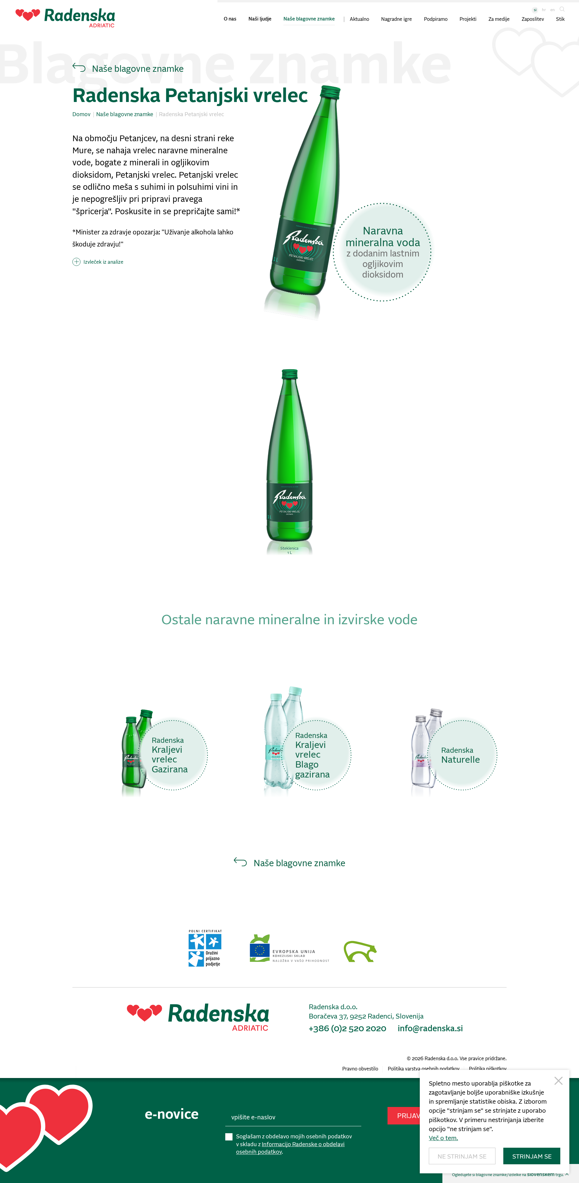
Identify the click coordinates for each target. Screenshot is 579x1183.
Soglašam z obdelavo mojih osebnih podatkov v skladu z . (294, 1144)
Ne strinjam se (462, 1157)
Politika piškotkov (488, 1069)
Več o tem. (443, 1138)
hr (544, 10)
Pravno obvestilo (360, 1069)
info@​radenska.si (430, 1029)
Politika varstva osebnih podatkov (424, 1069)
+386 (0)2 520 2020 (347, 1029)
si (535, 10)
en (552, 10)
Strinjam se (532, 1157)
